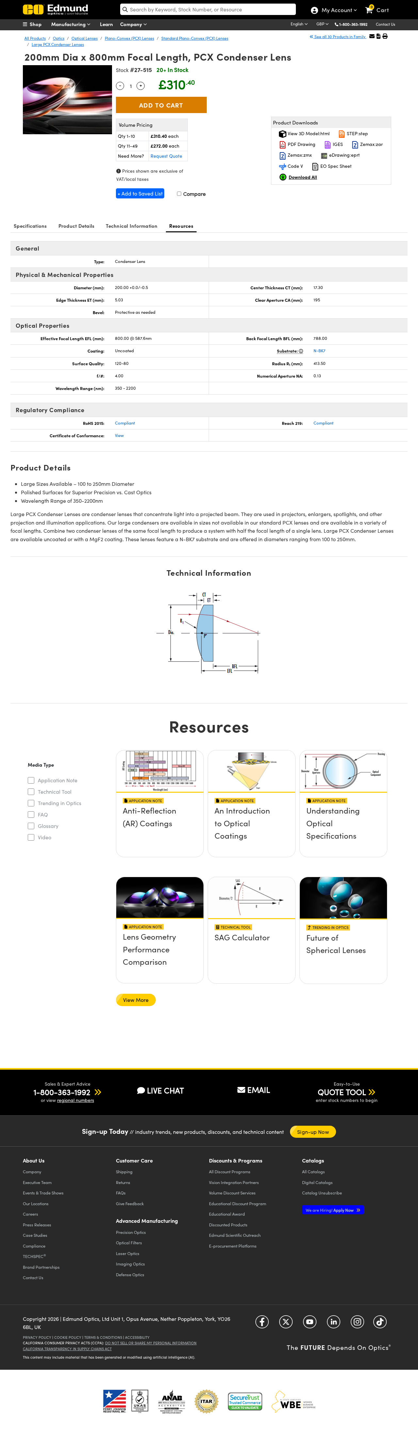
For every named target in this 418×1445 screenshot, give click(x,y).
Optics (58, 38)
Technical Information (131, 225)
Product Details (76, 225)
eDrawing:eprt (344, 155)
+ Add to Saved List (140, 193)
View (119, 435)
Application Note (57, 780)
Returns (123, 1182)
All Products (35, 38)
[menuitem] (39, 24)
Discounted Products (228, 1224)
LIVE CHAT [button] (165, 1090)
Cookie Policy (67, 1337)
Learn (106, 24)
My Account (336, 11)
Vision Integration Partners (234, 1182)
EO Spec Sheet (335, 166)
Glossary (48, 825)
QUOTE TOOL (342, 1092)
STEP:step (357, 133)
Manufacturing (69, 24)
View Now (160, 829)
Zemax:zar (371, 144)
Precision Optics (131, 1232)
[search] (208, 9)
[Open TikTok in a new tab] (380, 1324)
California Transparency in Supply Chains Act (67, 1348)
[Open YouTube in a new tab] (309, 1324)
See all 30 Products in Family (340, 36)
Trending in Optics (59, 803)
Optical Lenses (85, 38)
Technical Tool (55, 791)
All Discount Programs (229, 1171)
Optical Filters (129, 1242)
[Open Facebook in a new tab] (262, 1324)
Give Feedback (130, 1203)
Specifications (30, 225)
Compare (194, 193)
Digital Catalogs (317, 1182)
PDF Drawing (300, 144)
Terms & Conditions (103, 1337)
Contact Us (385, 24)
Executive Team (37, 1182)
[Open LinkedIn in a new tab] (333, 1324)
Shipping (124, 1171)
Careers (30, 1214)
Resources (181, 225)
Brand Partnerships (41, 1267)
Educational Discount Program (237, 1203)
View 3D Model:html (308, 133)
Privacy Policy (37, 1337)
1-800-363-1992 (353, 24)
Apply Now (330, 1210)
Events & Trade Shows (43, 1192)
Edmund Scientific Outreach (235, 1235)
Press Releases (37, 1224)
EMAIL (258, 1089)
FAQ (43, 814)
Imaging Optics (130, 1263)
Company (131, 24)
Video (44, 837)
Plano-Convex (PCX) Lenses (129, 38)
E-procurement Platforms (233, 1246)
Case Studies (35, 1235)
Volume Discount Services (232, 1192)
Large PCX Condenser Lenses (58, 44)
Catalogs (313, 1171)
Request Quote (166, 156)
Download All (303, 177)
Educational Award (227, 1214)
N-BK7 (320, 351)
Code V (294, 166)
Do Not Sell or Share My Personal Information (151, 1342)
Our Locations (36, 1203)
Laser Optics (127, 1253)
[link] (380, 5)
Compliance (34, 1246)
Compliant (125, 423)
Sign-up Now (313, 1131)
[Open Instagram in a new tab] (357, 1324)
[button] (355, 24)
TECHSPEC (34, 1256)
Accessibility (137, 1337)
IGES (337, 144)
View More (136, 999)
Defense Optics (130, 1274)
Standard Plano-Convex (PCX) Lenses (194, 38)
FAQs (121, 1192)
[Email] (372, 36)
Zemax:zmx (299, 155)
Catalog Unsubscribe (322, 1192)
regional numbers (75, 1100)
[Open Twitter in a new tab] (286, 1324)
